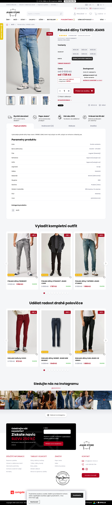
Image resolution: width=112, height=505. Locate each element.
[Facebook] (83, 468)
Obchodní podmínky (12, 466)
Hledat (61, 14)
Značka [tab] (93, 126)
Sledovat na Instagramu (57, 415)
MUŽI (17, 210)
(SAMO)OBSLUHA (11, 5)
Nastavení (34, 502)
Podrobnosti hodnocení (84, 35)
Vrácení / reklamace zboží (27, 5)
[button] (44, 293)
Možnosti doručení (92, 80)
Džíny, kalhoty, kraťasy (37, 460)
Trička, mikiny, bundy (37, 463)
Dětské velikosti (35, 469)
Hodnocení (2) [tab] (48, 126)
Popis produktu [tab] (20, 126)
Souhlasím (77, 495)
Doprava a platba (43, 5)
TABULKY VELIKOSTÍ (64, 63)
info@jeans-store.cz (91, 461)
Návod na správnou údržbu (39, 471)
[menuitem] (9, 19)
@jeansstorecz (56, 388)
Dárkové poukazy (60, 466)
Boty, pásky (34, 466)
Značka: (64, 40)
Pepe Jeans (58, 460)
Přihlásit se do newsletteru (53, 444)
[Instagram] (86, 468)
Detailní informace (64, 100)
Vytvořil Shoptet (87, 502)
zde (37, 498)
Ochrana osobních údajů (13, 469)
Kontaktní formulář (90, 475)
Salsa (56, 463)
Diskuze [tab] (72, 126)
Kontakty (53, 5)
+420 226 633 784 (90, 464)
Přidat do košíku (82, 91)
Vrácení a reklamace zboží (14, 463)
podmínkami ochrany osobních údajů (57, 437)
